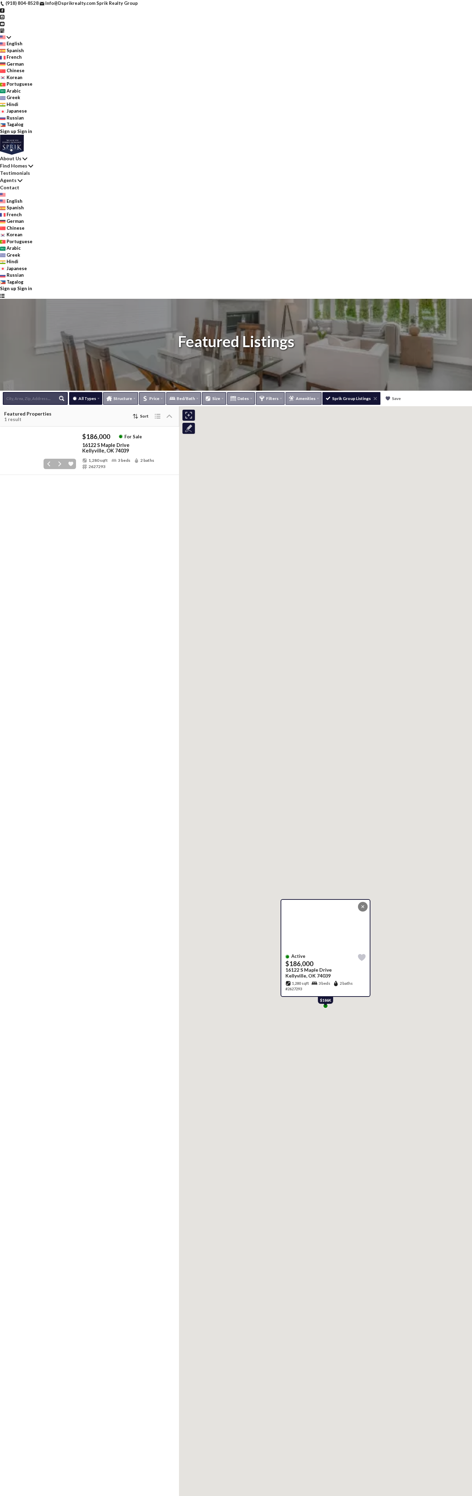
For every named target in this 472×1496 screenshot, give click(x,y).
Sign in (24, 131)
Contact (9, 187)
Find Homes (13, 166)
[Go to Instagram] (2, 16)
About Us (10, 158)
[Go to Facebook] (2, 10)
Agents (8, 180)
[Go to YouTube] (2, 23)
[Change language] (5, 37)
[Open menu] (2, 295)
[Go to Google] (2, 30)
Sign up (8, 131)
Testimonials (15, 173)
